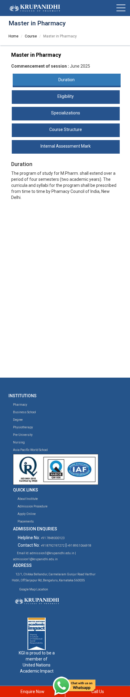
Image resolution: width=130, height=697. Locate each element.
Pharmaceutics (37, 235)
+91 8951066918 (79, 545)
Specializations (65, 112)
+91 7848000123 (53, 538)
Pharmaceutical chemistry (48, 241)
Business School (24, 412)
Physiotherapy (22, 427)
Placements (25, 521)
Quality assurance (40, 259)
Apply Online (26, 514)
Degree (17, 419)
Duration (66, 79)
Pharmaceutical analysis (46, 253)
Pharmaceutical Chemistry (45, 305)
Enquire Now (32, 691)
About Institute (27, 498)
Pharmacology (37, 247)
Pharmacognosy (39, 265)
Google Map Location (33, 589)
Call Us (97, 691)
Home (13, 36)
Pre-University (22, 434)
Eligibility (65, 96)
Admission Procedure (32, 506)
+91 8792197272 (53, 545)
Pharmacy (19, 404)
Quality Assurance (36, 345)
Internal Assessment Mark (66, 146)
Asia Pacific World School (30, 450)
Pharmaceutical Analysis (43, 292)
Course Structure (65, 129)
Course (31, 36)
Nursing (18, 442)
